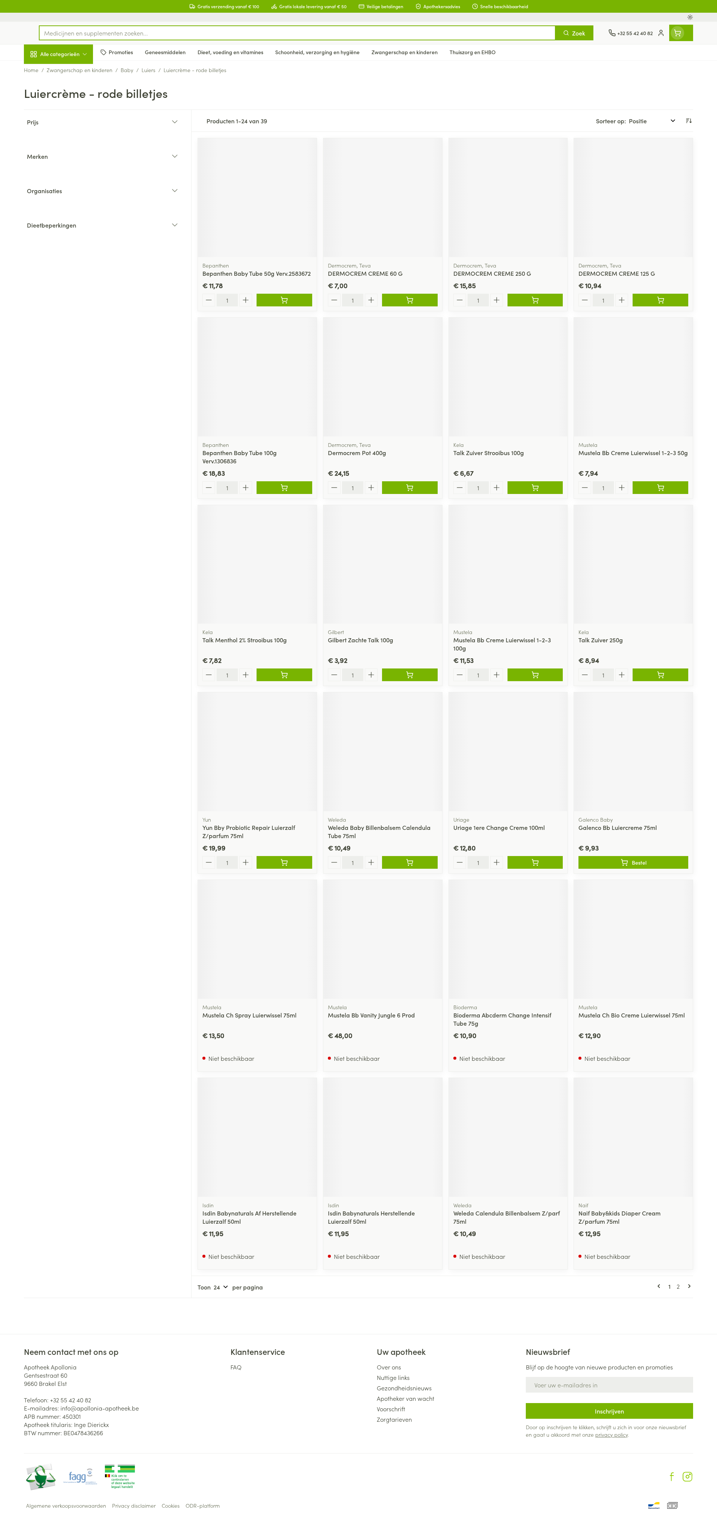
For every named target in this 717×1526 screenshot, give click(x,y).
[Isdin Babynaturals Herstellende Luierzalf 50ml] (382, 1137)
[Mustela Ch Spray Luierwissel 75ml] (257, 939)
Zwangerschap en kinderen (72, 148)
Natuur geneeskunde (72, 192)
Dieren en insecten (72, 235)
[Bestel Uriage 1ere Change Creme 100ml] (535, 862)
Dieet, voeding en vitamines (72, 121)
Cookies (171, 1505)
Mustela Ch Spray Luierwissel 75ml (249, 1015)
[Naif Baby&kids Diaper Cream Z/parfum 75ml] (633, 1137)
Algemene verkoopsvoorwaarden (66, 1505)
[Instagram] (687, 1476)
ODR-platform (203, 1505)
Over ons (389, 1367)
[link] (660, 1286)
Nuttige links (393, 1377)
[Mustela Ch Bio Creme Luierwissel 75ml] (633, 939)
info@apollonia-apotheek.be (99, 1408)
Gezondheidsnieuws (404, 1388)
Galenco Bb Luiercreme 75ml (617, 827)
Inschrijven (609, 1411)
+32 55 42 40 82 (70, 1400)
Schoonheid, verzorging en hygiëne (72, 94)
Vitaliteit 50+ (72, 171)
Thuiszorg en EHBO (72, 214)
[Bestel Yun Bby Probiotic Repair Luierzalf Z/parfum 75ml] (284, 862)
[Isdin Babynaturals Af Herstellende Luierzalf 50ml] (257, 1137)
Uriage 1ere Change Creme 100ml (499, 827)
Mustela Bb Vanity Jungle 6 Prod (371, 1015)
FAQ (236, 1367)
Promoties (43, 71)
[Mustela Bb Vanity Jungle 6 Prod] (382, 939)
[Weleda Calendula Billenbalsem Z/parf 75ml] (508, 1137)
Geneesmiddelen (72, 255)
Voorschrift (391, 1409)
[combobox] (297, 32)
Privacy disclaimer (134, 1505)
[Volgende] (688, 1286)
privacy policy (611, 1434)
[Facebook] (671, 1476)
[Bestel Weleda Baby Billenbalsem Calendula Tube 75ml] (410, 862)
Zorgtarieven (394, 1419)
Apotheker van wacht (405, 1398)
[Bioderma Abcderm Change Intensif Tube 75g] (508, 939)
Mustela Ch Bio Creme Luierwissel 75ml (631, 1015)
